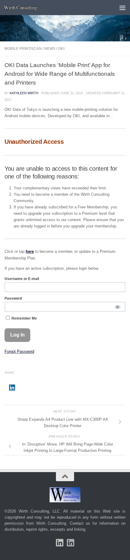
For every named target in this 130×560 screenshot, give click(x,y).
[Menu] (122, 7)
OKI (61, 49)
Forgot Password (19, 351)
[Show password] (117, 307)
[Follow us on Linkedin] (70, 543)
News (49, 49)
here (30, 251)
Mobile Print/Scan (23, 49)
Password (13, 298)
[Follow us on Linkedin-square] (59, 543)
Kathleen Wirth (24, 93)
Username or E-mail (22, 279)
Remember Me (24, 318)
